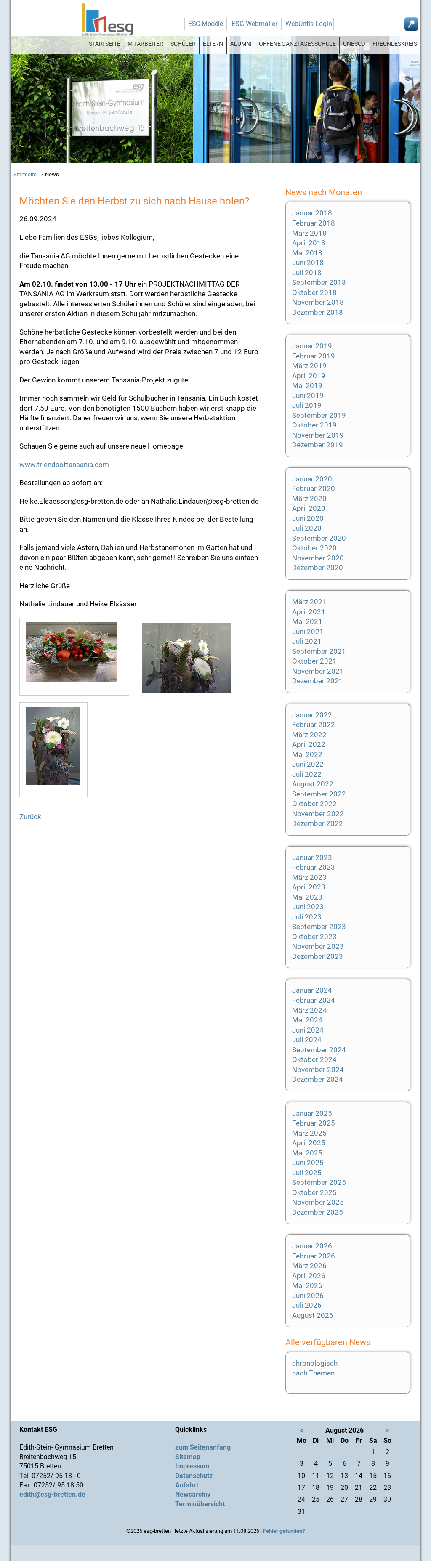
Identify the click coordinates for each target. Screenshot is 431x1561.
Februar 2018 (313, 223)
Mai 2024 (307, 1020)
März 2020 (309, 498)
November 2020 (318, 558)
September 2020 (319, 538)
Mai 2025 (307, 1153)
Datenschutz (194, 1476)
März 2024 (309, 1010)
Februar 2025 (313, 1123)
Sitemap (187, 1457)
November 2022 (318, 814)
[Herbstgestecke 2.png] (190, 658)
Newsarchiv (192, 1494)
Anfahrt (186, 1485)
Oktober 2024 (314, 1059)
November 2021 (318, 671)
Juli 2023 (307, 917)
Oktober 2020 (314, 548)
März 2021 (309, 601)
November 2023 (318, 946)
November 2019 (318, 435)
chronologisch (315, 1363)
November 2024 (318, 1069)
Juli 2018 (307, 272)
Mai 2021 (307, 621)
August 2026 (312, 1315)
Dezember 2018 (317, 312)
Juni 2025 (308, 1162)
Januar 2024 (312, 990)
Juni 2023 (308, 907)
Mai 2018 (307, 253)
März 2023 (309, 877)
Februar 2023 (313, 867)
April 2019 (308, 376)
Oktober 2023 (314, 936)
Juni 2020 (308, 518)
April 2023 (308, 887)
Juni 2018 (308, 262)
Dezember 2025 (317, 1212)
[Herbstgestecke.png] (77, 657)
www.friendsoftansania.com (64, 464)
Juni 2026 (308, 1295)
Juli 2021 (307, 641)
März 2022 (309, 734)
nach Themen (313, 1373)
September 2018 (319, 282)
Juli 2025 (307, 1172)
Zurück (30, 816)
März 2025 (309, 1133)
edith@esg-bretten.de (52, 1494)
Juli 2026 (307, 1305)
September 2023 (319, 926)
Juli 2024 (307, 1039)
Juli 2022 (307, 774)
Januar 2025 (312, 1113)
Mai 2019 (307, 385)
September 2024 (319, 1050)
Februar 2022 (313, 724)
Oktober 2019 (314, 425)
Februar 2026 (313, 1256)
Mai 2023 (307, 897)
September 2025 (319, 1182)
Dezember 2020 (317, 567)
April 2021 (308, 612)
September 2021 (319, 651)
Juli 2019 (307, 405)
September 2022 (319, 794)
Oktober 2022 (314, 803)
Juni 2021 (308, 631)
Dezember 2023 (317, 956)
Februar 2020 (313, 488)
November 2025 (318, 1202)
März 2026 (309, 1265)
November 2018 (318, 302)
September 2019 (319, 415)
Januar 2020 (312, 479)
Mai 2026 (307, 1285)
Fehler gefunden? (284, 1531)
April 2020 (308, 508)
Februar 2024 (313, 1000)
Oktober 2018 (314, 292)
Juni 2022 (308, 764)
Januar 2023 (312, 857)
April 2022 (308, 744)
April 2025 (308, 1143)
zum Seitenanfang (203, 1447)
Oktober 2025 (314, 1192)
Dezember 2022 (317, 823)
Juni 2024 (308, 1030)
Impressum (192, 1466)
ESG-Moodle (205, 24)
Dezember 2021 (317, 681)
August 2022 (312, 784)
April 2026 (308, 1276)
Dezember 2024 (317, 1079)
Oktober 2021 (314, 661)
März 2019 (309, 365)
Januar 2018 (312, 213)
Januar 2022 (312, 715)
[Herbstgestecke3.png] (56, 749)
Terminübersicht (200, 1504)
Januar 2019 (312, 346)
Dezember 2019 (317, 445)
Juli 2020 (307, 528)
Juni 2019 (308, 395)
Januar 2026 (312, 1246)
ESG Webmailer (254, 24)
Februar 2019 (313, 356)
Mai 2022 (307, 754)
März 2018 (309, 233)
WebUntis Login (308, 24)
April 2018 (308, 243)
